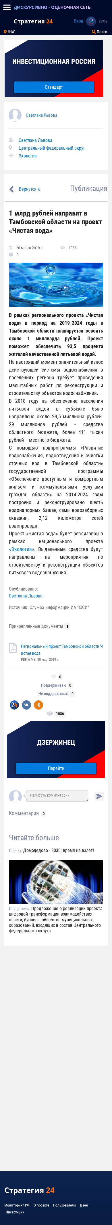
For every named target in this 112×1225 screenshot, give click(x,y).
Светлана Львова (41, 115)
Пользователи (64, 1205)
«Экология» (21, 549)
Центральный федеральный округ (52, 148)
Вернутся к (29, 189)
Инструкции (15, 1212)
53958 (103, 21)
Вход (78, 21)
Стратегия (33, 21)
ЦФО (11, 31)
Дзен (84, 1205)
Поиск (101, 31)
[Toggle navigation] (7, 7)
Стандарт (54, 87)
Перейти (56, 768)
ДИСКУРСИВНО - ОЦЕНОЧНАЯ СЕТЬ (52, 7)
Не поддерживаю (53, 693)
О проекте (41, 1205)
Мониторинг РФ (17, 1205)
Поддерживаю (53, 685)
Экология (28, 156)
